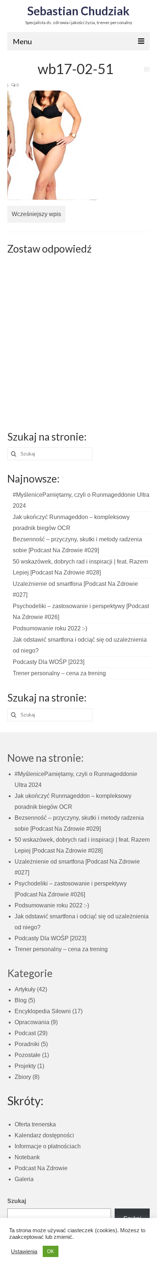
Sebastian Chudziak (78, 11)
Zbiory (23, 1077)
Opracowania (32, 1022)
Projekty (25, 1066)
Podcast (25, 1033)
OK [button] (50, 1251)
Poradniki (27, 1044)
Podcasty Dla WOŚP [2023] (48, 662)
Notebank (27, 1157)
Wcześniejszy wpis (36, 214)
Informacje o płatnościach (48, 1146)
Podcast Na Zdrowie (41, 1168)
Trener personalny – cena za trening (59, 673)
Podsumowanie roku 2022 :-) (50, 628)
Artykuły (25, 989)
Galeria (24, 1179)
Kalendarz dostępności (44, 1135)
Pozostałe (28, 1055)
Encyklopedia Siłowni (43, 1011)
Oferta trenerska (35, 1124)
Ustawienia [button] (24, 1251)
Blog (21, 1000)
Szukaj (16, 1201)
